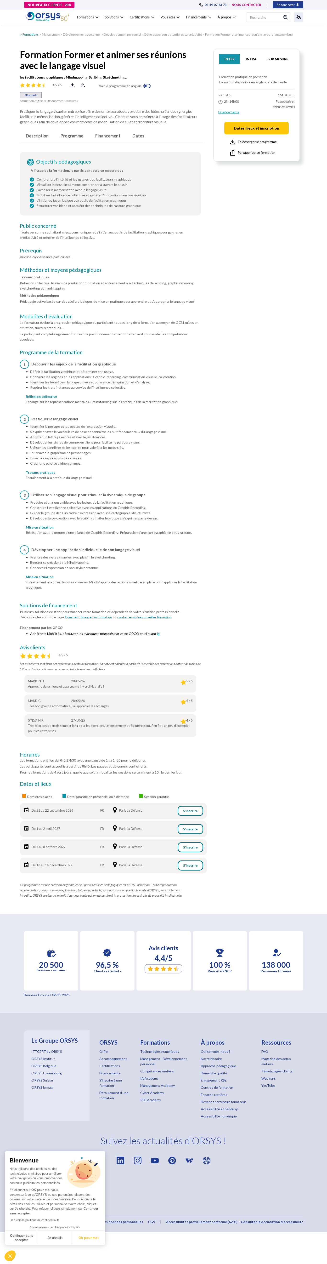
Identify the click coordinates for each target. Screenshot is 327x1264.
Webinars (268, 1078)
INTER (230, 59)
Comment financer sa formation (88, 617)
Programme (72, 135)
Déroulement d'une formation (113, 1095)
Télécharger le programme (257, 142)
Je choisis (55, 1238)
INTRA (251, 59)
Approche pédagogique (218, 1066)
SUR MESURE (278, 59)
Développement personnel (122, 34)
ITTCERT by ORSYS (46, 1051)
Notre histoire (211, 1059)
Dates (138, 135)
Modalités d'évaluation (46, 316)
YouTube (268, 1085)
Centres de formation (217, 1087)
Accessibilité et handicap (219, 1109)
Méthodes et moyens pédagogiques (60, 270)
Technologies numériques (159, 1051)
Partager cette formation (256, 152)
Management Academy (157, 1085)
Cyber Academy (152, 1093)
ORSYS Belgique (43, 1066)
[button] (10, 1256)
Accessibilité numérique (219, 1116)
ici (158, 634)
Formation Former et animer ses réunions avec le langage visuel (249, 34)
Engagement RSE (214, 1080)
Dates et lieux (35, 783)
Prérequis (31, 250)
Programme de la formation (51, 352)
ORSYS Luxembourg (46, 1073)
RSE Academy (150, 1100)
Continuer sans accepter (21, 1238)
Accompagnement (113, 1059)
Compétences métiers (157, 1071)
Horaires (30, 754)
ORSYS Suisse (42, 1080)
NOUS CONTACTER (246, 5)
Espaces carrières (214, 1095)
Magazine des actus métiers (276, 1061)
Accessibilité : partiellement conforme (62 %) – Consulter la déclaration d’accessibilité (234, 1222)
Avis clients (32, 647)
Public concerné (38, 225)
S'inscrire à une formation (110, 1082)
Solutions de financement (48, 605)
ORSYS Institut (43, 1059)
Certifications (109, 1066)
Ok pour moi (89, 1238)
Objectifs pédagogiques (63, 161)
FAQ (264, 1051)
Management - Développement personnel (71, 34)
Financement (107, 135)
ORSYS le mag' (42, 1087)
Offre (103, 1051)
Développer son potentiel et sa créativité (173, 34)
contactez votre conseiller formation (144, 617)
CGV (151, 1222)
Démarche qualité (214, 1073)
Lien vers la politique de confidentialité (35, 1220)
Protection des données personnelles (113, 1222)
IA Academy (149, 1078)
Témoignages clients (277, 1071)
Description (37, 135)
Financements (228, 112)
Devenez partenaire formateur (223, 1102)
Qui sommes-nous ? (215, 1051)
